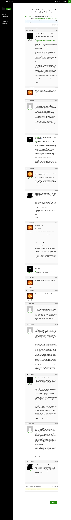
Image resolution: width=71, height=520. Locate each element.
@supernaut (37, 137)
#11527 (56, 277)
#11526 (56, 263)
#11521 (56, 100)
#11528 (56, 290)
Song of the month (55, 18)
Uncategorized (4, 23)
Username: (29, 493)
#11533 (56, 461)
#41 (57, 30)
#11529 (56, 303)
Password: (29, 497)
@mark (36, 141)
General (33, 16)
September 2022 (5, 16)
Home (26, 16)
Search (3, 7)
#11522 (56, 134)
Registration (64, 1)
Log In (53, 502)
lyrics (50, 18)
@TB (36, 306)
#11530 (56, 324)
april (34, 18)
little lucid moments (45, 18)
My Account (57, 1)
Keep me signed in (31, 499)
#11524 (56, 190)
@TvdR (36, 271)
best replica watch (38, 18)
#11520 (56, 87)
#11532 (56, 423)
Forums (29, 16)
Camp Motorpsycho (7, 1)
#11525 (56, 222)
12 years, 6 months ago (50, 20)
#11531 (56, 374)
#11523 (56, 168)
